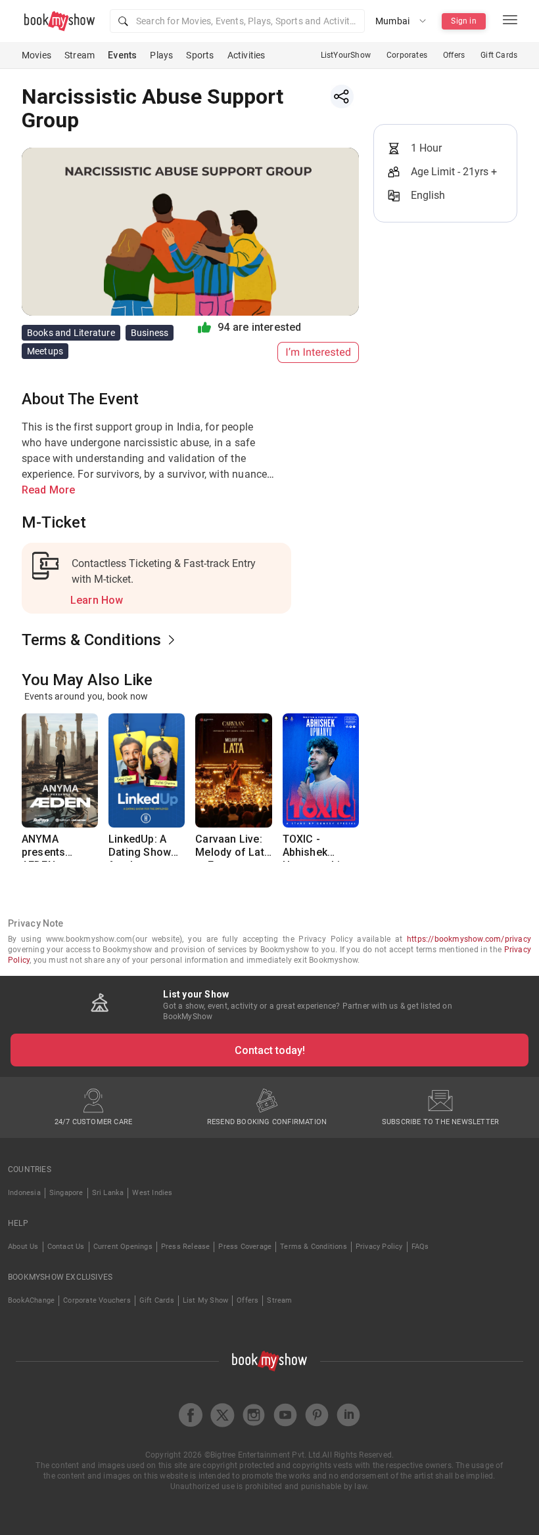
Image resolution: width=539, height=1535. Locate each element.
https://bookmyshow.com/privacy (469, 939)
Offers (454, 55)
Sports (200, 55)
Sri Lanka (108, 1192)
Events (122, 55)
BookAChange (31, 1300)
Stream (79, 55)
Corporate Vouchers (97, 1300)
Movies (36, 55)
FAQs (420, 1246)
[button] (237, 21)
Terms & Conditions (313, 1246)
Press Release (185, 1246)
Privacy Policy (379, 1246)
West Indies (152, 1192)
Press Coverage (244, 1246)
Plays (161, 55)
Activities (246, 55)
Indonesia (24, 1192)
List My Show (205, 1300)
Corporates (407, 55)
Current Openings (122, 1246)
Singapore (66, 1192)
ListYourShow (346, 55)
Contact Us (66, 1246)
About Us (23, 1246)
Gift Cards (498, 55)
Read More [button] (49, 490)
